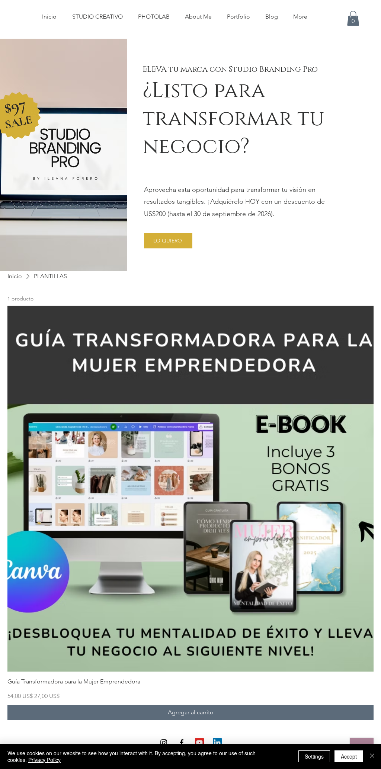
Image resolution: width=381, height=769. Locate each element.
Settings (314, 756)
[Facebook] (181, 742)
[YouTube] (199, 742)
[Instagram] (163, 742)
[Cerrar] (372, 756)
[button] (353, 18)
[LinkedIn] (217, 742)
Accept (349, 756)
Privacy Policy (44, 759)
